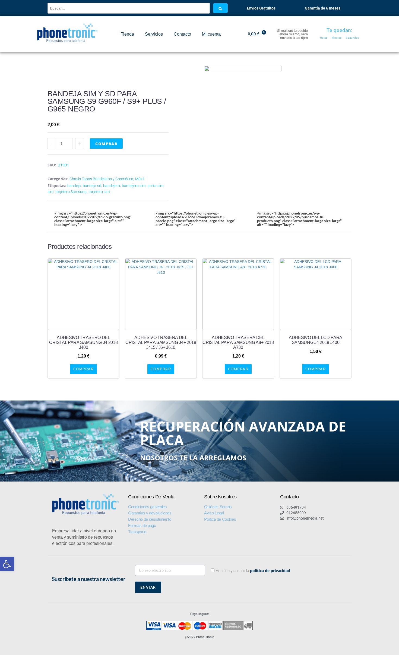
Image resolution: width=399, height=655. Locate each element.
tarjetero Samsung (71, 192)
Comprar (106, 143)
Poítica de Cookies (220, 519)
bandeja (74, 186)
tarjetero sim (99, 192)
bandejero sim (133, 186)
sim (50, 192)
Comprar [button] (83, 369)
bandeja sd (92, 186)
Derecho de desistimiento (149, 519)
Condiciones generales (147, 506)
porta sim (155, 186)
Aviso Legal (214, 513)
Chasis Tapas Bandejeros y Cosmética (101, 179)
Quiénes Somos (218, 506)
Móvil (139, 179)
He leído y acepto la (253, 570)
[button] (7, 564)
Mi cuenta (211, 34)
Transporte (137, 531)
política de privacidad (270, 570)
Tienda (127, 34)
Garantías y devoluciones (150, 513)
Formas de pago (142, 525)
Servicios (154, 34)
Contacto (182, 34)
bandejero (111, 186)
